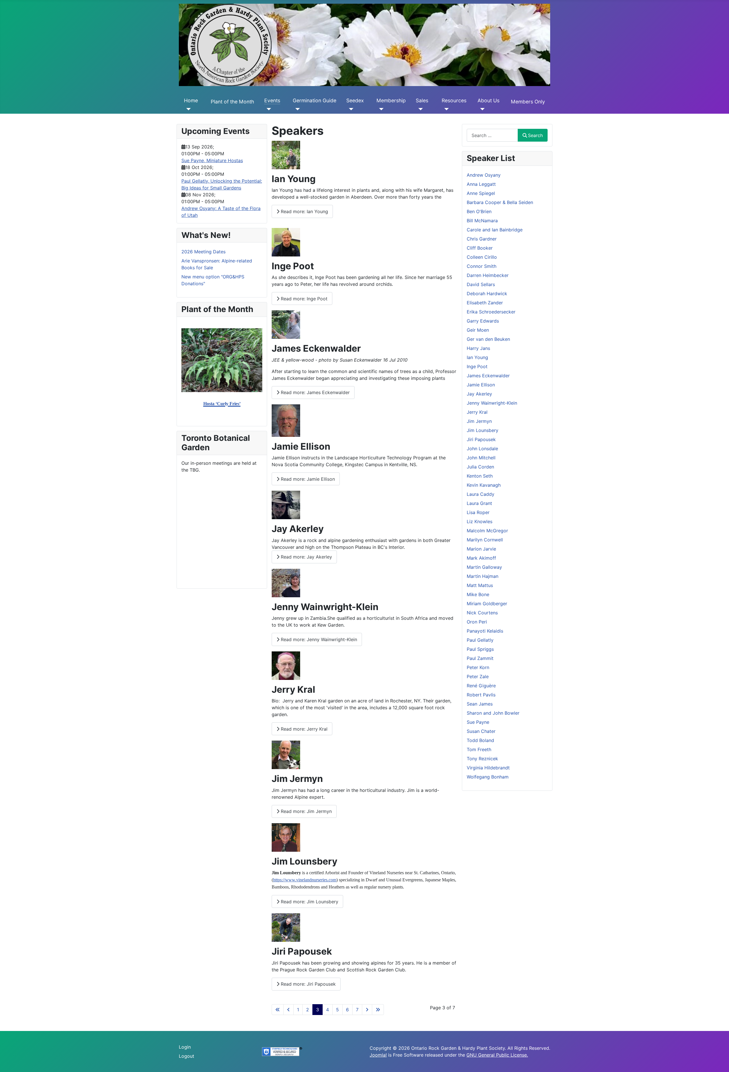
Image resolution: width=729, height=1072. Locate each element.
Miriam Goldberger (487, 603)
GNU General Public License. (497, 1055)
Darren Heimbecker (488, 275)
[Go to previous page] (288, 1009)
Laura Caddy (480, 494)
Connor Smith (481, 266)
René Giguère (481, 685)
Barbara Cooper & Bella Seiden (500, 202)
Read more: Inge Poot (303, 298)
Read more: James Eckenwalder (314, 392)
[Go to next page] (367, 1009)
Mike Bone (478, 594)
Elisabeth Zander (485, 302)
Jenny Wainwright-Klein (492, 403)
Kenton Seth (480, 476)
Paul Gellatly (480, 640)
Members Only (528, 102)
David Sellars (481, 284)
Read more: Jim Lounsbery (308, 901)
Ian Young (477, 357)
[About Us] (481, 109)
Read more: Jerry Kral (303, 729)
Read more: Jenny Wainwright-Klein (318, 639)
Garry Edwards (483, 321)
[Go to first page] (278, 1009)
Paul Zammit (480, 658)
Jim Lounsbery (482, 430)
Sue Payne (478, 722)
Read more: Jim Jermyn (305, 811)
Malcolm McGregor (487, 530)
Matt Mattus (480, 585)
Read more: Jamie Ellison (307, 479)
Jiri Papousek (481, 439)
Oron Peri (477, 622)
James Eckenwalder (488, 375)
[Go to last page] (378, 1009)
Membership (391, 100)
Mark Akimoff (481, 558)
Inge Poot (477, 366)
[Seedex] (349, 109)
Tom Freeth (479, 749)
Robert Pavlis (481, 695)
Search (535, 135)
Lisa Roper (478, 512)
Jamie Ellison (481, 385)
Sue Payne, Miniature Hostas (212, 160)
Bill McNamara (482, 220)
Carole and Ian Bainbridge (495, 230)
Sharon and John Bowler (493, 713)
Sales (422, 100)
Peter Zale (478, 676)
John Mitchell (481, 457)
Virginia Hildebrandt (488, 768)
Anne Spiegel (481, 193)
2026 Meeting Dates (203, 251)
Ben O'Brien (479, 211)
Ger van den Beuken (488, 339)
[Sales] (419, 109)
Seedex (355, 100)
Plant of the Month (232, 102)
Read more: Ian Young (303, 211)
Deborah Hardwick (487, 293)
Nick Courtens (482, 613)
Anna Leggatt (481, 184)
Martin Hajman (482, 576)
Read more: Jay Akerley (305, 557)
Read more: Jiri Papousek (307, 984)
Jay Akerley (479, 394)
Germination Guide (314, 100)
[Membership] (380, 109)
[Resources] (445, 109)
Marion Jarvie (481, 549)
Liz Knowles (479, 521)
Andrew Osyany (484, 175)
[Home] (187, 109)
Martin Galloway (484, 567)
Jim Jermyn (479, 421)
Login (185, 1047)
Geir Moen (478, 330)
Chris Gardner (482, 239)
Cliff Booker (480, 248)
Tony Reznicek (482, 758)
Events (272, 100)
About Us (488, 100)
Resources (454, 100)
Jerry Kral (477, 412)
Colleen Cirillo (482, 257)
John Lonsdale (482, 448)
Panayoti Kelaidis (485, 631)
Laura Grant (479, 503)
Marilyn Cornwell (485, 540)
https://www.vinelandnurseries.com (304, 879)
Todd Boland (480, 740)
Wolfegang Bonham (488, 777)
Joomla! (378, 1055)
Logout (186, 1056)
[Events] (267, 109)
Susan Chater (481, 731)
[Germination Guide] (296, 109)
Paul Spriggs (480, 649)
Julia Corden (480, 467)
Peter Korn (478, 667)
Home (191, 100)
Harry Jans (478, 348)
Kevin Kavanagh (484, 485)
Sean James (480, 704)
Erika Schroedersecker (491, 312)
